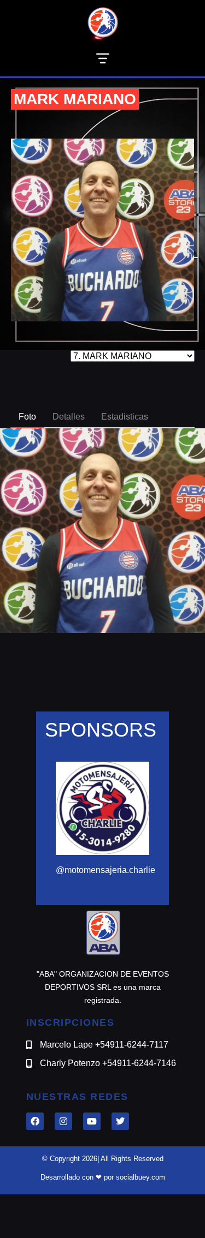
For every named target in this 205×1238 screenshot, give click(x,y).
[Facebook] (35, 1121)
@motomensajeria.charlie (105, 870)
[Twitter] (120, 1121)
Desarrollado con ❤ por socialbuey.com (102, 1177)
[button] (102, 60)
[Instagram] (63, 1121)
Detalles (68, 416)
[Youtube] (92, 1121)
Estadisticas (124, 416)
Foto (27, 416)
